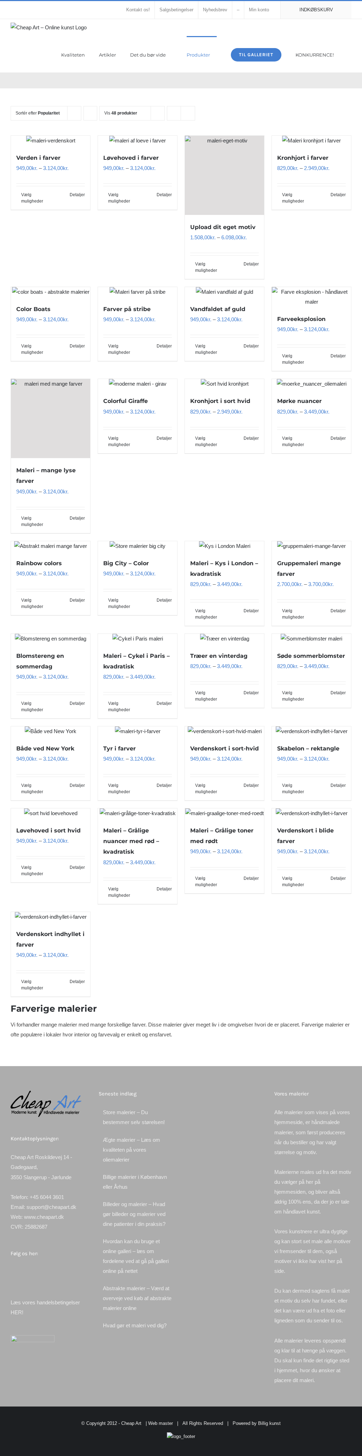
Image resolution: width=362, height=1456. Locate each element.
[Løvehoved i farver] (137, 141)
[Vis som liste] (188, 113)
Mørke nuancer (299, 401)
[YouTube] (51, 1272)
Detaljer (77, 194)
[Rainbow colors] (50, 546)
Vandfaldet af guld (217, 309)
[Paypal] (60, 1272)
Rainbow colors (39, 563)
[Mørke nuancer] (311, 384)
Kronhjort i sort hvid (220, 401)
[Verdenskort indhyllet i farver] (50, 917)
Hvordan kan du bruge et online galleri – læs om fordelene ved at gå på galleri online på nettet (136, 1256)
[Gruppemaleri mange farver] (311, 546)
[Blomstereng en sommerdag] (50, 639)
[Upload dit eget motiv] (224, 175)
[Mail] (70, 1272)
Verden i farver (38, 157)
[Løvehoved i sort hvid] (50, 813)
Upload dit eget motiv (223, 227)
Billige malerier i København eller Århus (135, 1182)
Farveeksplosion (301, 319)
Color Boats (33, 309)
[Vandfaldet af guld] (224, 292)
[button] (349, 54)
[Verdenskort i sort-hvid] (224, 731)
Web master (160, 1423)
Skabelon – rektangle (308, 748)
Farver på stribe (127, 309)
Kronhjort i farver (302, 157)
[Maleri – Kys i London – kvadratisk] (224, 546)
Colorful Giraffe (125, 401)
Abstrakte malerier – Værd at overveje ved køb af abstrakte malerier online (137, 1298)
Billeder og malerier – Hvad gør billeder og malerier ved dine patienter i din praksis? (134, 1214)
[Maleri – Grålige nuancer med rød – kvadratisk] (137, 813)
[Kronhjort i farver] (311, 141)
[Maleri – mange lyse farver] (50, 418)
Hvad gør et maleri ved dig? (135, 1325)
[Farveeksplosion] (311, 297)
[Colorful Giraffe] (137, 384)
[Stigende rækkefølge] (90, 113)
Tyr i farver (119, 748)
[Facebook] (13, 1272)
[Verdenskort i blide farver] (311, 813)
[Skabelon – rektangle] (311, 731)
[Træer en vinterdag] (224, 639)
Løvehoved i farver (131, 157)
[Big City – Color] (137, 546)
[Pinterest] (41, 1272)
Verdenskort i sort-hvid (224, 748)
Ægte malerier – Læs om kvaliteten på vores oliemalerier (131, 1150)
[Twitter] (22, 1272)
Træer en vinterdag (218, 656)
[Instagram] (32, 1272)
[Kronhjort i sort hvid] (224, 384)
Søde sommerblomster (311, 656)
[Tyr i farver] (137, 731)
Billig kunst (269, 1423)
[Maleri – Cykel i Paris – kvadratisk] (137, 639)
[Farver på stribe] (137, 292)
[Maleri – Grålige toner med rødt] (224, 813)
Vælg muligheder (32, 198)
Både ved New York (45, 748)
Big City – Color (126, 563)
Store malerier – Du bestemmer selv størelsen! (134, 1117)
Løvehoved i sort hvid (48, 830)
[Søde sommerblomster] (311, 639)
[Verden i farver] (50, 141)
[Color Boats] (50, 292)
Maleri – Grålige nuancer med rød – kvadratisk (131, 841)
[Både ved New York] (50, 731)
